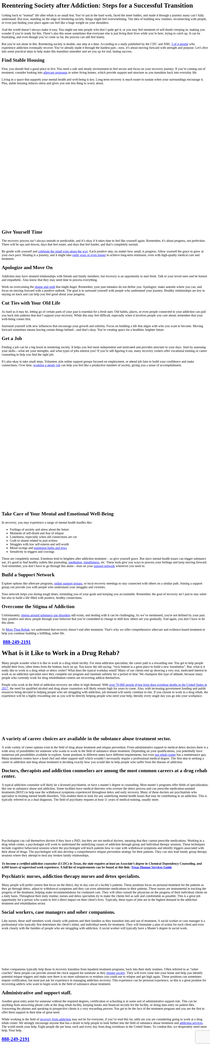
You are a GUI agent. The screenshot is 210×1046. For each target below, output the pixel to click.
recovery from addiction (55, 1019)
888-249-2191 (16, 1039)
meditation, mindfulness (83, 562)
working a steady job (46, 365)
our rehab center (165, 754)
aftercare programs (55, 72)
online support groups (68, 583)
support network (104, 566)
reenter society (115, 973)
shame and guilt (45, 287)
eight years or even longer (89, 255)
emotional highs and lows (50, 548)
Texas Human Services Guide (151, 867)
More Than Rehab (18, 629)
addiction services (191, 1023)
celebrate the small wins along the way (63, 251)
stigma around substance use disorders (45, 615)
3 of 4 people (179, 44)
